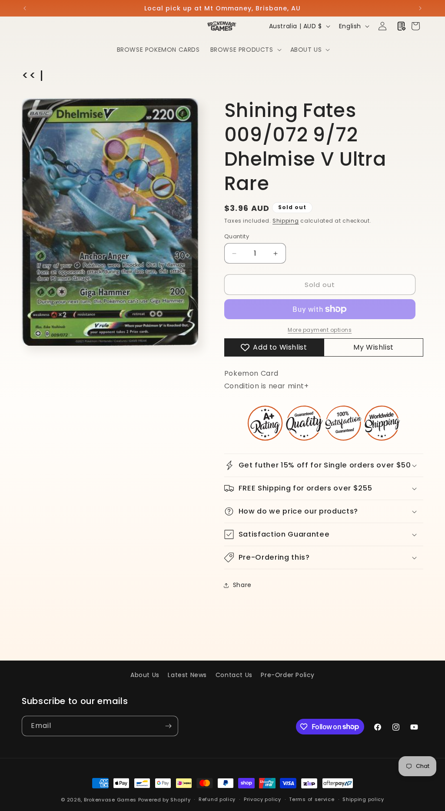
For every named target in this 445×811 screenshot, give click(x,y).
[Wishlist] (401, 26)
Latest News (187, 675)
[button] (245, 49)
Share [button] (242, 585)
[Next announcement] (420, 8)
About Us (144, 675)
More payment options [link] (320, 330)
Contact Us (234, 675)
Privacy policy (262, 799)
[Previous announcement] (24, 8)
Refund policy (217, 799)
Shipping (285, 220)
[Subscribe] (168, 726)
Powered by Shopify (164, 799)
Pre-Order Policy (288, 675)
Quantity (236, 236)
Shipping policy (363, 799)
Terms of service (311, 799)
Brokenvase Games (110, 799)
